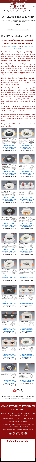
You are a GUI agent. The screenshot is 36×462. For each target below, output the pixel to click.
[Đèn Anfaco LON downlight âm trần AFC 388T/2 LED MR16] (27, 292)
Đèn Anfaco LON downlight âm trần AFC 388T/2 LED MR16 (27, 303)
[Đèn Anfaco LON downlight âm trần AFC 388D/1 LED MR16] (9, 292)
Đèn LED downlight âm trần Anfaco (20, 20)
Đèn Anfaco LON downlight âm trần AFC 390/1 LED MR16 (27, 329)
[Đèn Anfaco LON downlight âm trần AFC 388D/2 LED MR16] (9, 318)
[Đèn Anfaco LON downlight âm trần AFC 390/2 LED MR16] (9, 344)
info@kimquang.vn (27, 429)
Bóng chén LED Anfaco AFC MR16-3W (27, 381)
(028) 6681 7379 (10, 424)
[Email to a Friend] (19, 433)
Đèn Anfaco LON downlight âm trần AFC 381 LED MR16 (9, 199)
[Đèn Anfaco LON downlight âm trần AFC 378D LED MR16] (9, 370)
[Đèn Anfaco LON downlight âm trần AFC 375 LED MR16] (27, 162)
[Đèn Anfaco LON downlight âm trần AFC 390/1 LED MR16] (27, 318)
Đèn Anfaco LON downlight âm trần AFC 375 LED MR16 (27, 173)
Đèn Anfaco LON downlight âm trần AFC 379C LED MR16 (9, 147)
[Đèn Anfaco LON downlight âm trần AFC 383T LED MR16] (9, 240)
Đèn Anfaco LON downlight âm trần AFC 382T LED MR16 (27, 225)
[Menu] (2, 6)
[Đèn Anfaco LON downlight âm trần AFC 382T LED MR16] (27, 214)
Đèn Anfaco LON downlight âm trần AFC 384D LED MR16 (9, 225)
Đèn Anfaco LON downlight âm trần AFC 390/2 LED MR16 (9, 356)
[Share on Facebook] (13, 433)
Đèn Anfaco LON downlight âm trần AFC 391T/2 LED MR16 (27, 199)
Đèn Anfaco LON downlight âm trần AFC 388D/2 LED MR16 (9, 329)
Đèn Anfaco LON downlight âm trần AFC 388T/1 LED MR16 (27, 277)
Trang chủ (4, 20)
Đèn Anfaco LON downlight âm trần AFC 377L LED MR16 (27, 251)
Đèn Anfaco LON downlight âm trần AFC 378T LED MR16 (27, 356)
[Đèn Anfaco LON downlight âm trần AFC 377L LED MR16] (27, 240)
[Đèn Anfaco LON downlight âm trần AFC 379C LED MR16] (9, 136)
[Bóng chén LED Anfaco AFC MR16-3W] (27, 370)
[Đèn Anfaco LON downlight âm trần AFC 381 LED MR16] (9, 188)
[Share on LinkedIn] (25, 433)
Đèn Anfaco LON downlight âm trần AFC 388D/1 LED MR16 (9, 303)
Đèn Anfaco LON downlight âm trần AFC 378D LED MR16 (9, 382)
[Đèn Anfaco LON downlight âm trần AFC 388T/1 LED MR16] (27, 266)
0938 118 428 (18, 48)
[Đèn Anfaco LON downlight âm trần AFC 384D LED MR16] (9, 214)
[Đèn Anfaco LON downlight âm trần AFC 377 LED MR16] (9, 266)
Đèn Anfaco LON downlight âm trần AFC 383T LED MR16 (9, 251)
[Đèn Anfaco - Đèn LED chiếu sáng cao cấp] (18, 6)
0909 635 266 (28, 46)
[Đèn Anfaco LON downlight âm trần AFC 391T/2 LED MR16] (27, 188)
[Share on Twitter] (16, 433)
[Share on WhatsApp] (10, 433)
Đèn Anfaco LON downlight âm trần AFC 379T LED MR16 (27, 147)
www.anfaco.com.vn (9, 429)
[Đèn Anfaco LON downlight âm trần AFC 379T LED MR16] (27, 136)
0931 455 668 (11, 46)
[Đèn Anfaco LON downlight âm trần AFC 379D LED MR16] (9, 162)
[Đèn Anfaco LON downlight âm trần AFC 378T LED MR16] (27, 344)
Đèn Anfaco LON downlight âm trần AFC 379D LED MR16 (9, 173)
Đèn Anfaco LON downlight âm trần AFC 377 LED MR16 (9, 277)
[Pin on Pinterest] (22, 433)
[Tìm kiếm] (34, 6)
